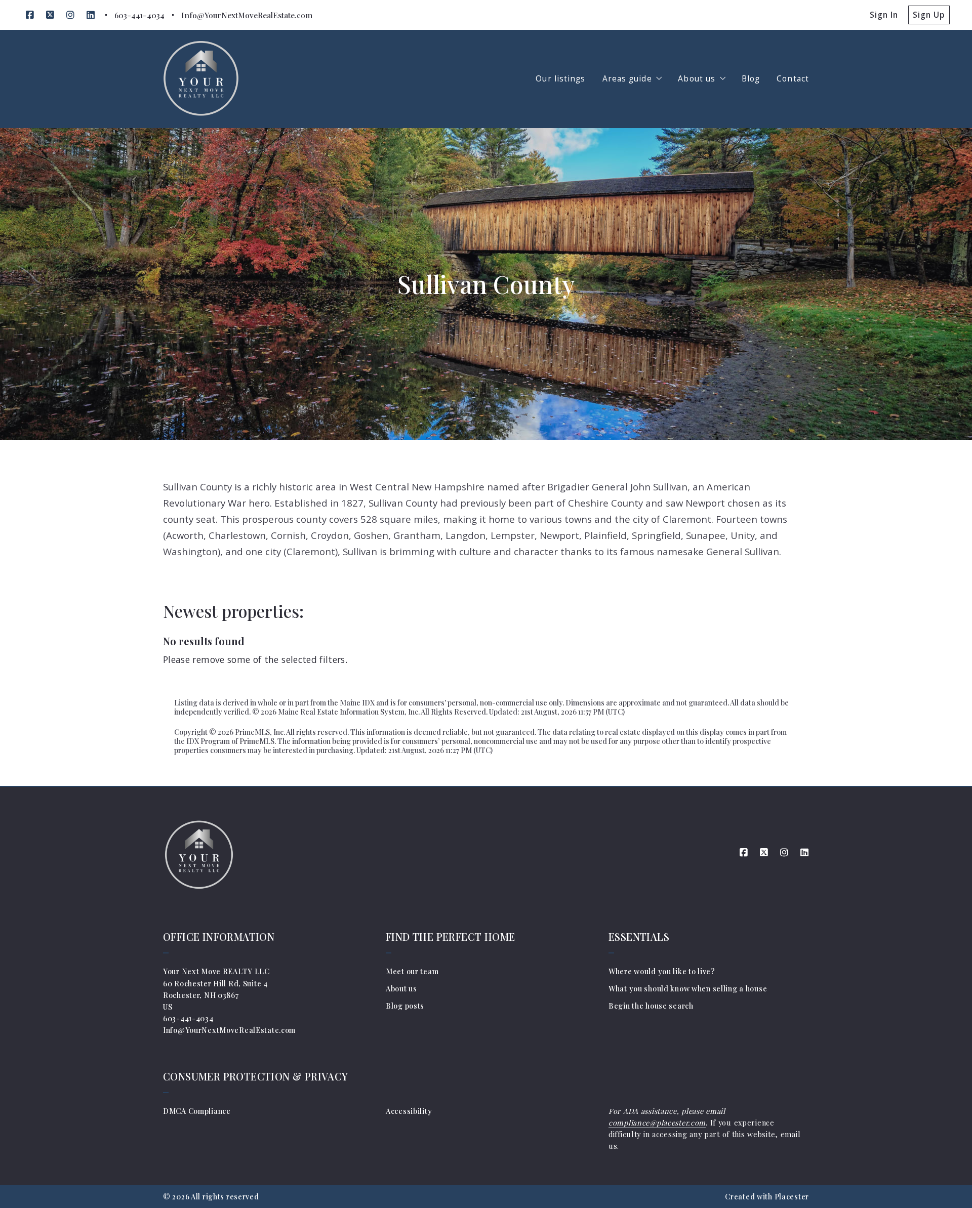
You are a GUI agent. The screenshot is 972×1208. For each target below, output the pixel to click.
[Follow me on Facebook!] (29, 15)
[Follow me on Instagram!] (70, 15)
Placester (792, 1196)
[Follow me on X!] (50, 15)
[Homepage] (201, 79)
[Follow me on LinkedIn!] (90, 15)
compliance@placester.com (657, 1123)
